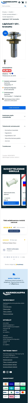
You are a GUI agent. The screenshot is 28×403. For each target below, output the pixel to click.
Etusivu (4, 12)
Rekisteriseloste (7, 360)
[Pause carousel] (14, 259)
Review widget (9, 264)
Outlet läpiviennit (7, 17)
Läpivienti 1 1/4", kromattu (10, 19)
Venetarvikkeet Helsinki (10, 367)
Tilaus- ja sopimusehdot (10, 362)
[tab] (4, 257)
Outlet (11, 12)
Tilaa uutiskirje (7, 311)
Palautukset (6, 309)
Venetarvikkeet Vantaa (10, 364)
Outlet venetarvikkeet (9, 14)
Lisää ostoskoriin (14, 107)
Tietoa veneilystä (8, 314)
